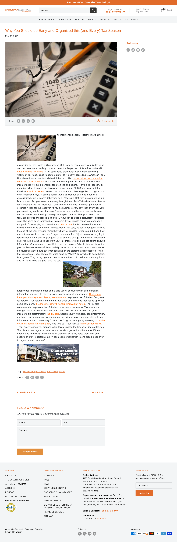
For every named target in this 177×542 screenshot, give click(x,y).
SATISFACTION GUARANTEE (58, 492)
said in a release (35, 191)
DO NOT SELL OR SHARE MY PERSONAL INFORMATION (58, 506)
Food (78, 19)
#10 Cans (63, 19)
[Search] (93, 10)
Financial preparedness (34, 371)
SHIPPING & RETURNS (55, 488)
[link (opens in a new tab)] (48, 343)
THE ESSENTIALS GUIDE (17, 479)
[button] (162, 10)
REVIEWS (9, 492)
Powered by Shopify (13, 532)
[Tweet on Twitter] (28, 121)
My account (142, 11)
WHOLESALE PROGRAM (17, 500)
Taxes (62, 371)
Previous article (27, 392)
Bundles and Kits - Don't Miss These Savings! (88, 2)
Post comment (30, 451)
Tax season (52, 371)
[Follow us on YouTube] (138, 50)
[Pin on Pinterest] (23, 121)
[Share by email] (33, 121)
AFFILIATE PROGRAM (15, 484)
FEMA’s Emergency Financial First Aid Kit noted (60, 304)
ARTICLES (10, 488)
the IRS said (53, 314)
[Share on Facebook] (18, 121)
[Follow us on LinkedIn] (143, 50)
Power (103, 19)
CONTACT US (51, 475)
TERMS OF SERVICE (54, 512)
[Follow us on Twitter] (133, 50)
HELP (46, 484)
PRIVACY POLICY (52, 496)
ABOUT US (10, 475)
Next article (97, 392)
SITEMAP (48, 516)
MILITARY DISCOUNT (15, 496)
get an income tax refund (30, 171)
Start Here (130, 19)
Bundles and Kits (47, 19)
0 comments (108, 121)
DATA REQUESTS (52, 500)
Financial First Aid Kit (91, 323)
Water (90, 19)
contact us (102, 518)
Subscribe (144, 493)
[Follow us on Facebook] (128, 50)
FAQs (46, 479)
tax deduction (64, 224)
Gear (116, 19)
